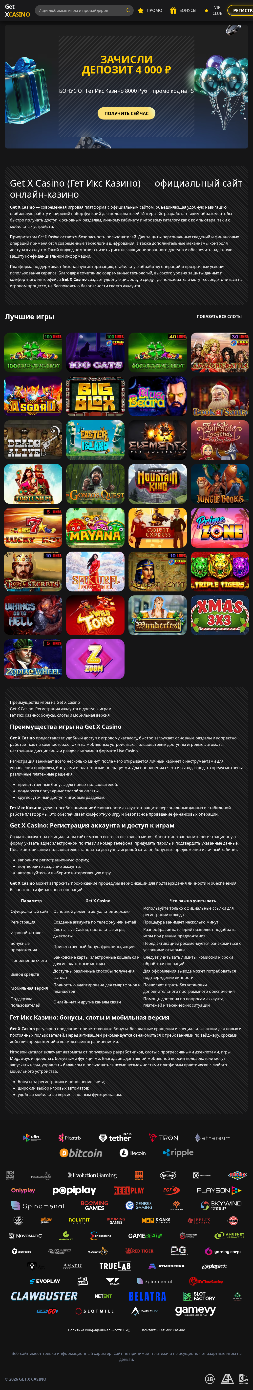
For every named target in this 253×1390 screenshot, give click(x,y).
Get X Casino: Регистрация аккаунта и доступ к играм (60, 708)
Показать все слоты (219, 316)
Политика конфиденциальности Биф (99, 1330)
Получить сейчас (126, 113)
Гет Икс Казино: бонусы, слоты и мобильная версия (60, 715)
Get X (17, 10)
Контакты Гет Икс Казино (163, 1330)
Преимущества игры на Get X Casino (45, 702)
